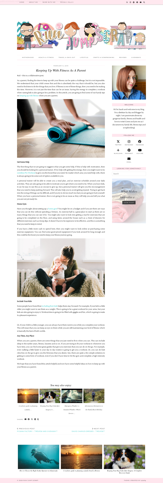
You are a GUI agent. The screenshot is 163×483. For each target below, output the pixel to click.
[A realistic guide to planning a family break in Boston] (28, 396)
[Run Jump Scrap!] (81, 32)
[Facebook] (137, 2)
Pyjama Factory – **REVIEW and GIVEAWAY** (37, 430)
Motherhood (28, 57)
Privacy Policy (67, 2)
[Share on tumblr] (38, 419)
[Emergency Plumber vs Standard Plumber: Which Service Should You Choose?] (72, 396)
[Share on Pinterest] (35, 419)
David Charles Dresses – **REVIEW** (88, 430)
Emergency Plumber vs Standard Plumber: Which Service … (71, 409)
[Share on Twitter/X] (32, 419)
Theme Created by (135, 480)
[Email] (141, 2)
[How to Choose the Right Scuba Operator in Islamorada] (38, 457)
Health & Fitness (46, 57)
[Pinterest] (134, 2)
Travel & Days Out (67, 57)
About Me (33, 2)
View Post (129, 202)
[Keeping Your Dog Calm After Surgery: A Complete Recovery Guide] (50, 396)
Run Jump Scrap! (30, 480)
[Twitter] (127, 2)
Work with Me (49, 2)
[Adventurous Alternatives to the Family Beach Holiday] (94, 396)
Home (21, 2)
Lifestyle (84, 57)
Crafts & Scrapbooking (103, 57)
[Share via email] (25, 419)
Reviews (123, 57)
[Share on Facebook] (28, 419)
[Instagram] (130, 2)
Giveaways (136, 57)
